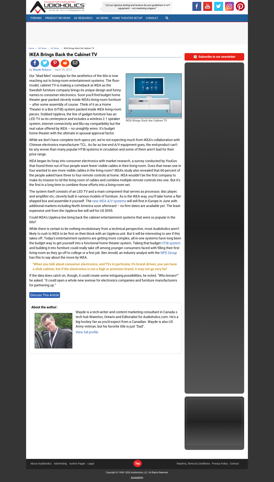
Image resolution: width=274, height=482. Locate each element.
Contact (234, 463)
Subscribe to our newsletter (217, 57)
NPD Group (168, 253)
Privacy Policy (220, 463)
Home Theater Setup (127, 18)
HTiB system (170, 243)
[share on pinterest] (55, 63)
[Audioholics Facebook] (196, 6)
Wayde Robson (42, 69)
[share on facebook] (35, 63)
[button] (207, 6)
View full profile (87, 332)
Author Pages (77, 463)
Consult (152, 18)
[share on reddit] (65, 63)
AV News (102, 18)
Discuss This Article (44, 295)
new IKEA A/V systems (109, 201)
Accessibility (137, 477)
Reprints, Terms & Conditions (193, 463)
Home (31, 48)
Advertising (60, 463)
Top (137, 463)
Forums (36, 18)
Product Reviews (57, 18)
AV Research (83, 18)
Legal (91, 463)
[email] (75, 63)
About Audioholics (40, 463)
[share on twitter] (45, 63)
